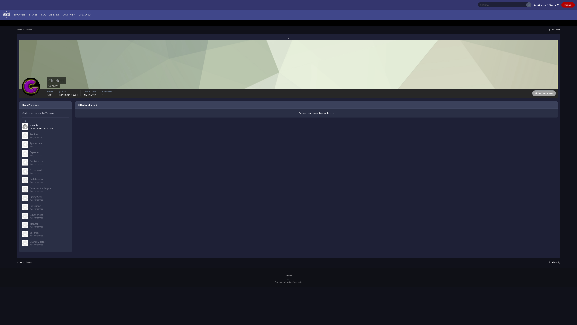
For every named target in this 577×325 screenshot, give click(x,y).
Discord (84, 14)
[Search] (528, 4)
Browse (19, 14)
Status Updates (515, 4)
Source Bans (50, 14)
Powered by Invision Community (288, 282)
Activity (69, 14)
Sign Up (568, 4)
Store (33, 14)
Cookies (288, 275)
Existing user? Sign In (545, 5)
